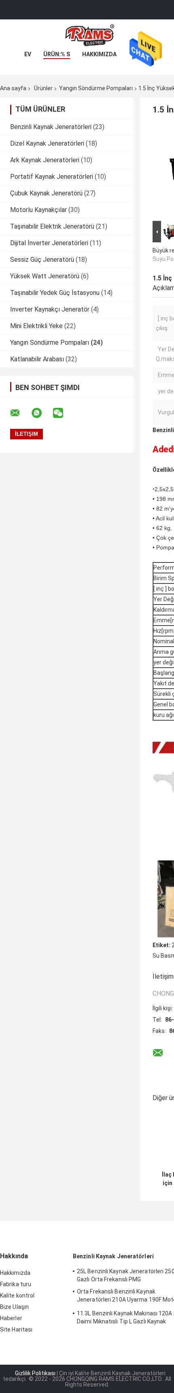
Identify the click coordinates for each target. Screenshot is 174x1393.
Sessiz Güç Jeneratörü (42, 259)
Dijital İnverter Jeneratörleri (49, 243)
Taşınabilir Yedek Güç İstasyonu (55, 293)
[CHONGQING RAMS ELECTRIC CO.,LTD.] (87, 35)
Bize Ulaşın (14, 1307)
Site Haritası (16, 1329)
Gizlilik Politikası (35, 1373)
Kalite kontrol (17, 1295)
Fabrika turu (15, 1284)
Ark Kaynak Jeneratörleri (44, 160)
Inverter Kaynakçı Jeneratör (49, 309)
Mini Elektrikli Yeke (36, 326)
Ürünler (43, 88)
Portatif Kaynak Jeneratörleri (51, 176)
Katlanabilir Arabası (37, 359)
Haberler (11, 1318)
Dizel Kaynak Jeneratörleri (47, 143)
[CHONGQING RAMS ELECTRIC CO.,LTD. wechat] (63, 413)
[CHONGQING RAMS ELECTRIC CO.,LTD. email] (20, 413)
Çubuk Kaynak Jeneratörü (46, 193)
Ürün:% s (56, 54)
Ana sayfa (13, 88)
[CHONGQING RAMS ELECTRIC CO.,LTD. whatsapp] (42, 413)
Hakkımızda (99, 54)
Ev (27, 54)
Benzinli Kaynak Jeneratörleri (50, 127)
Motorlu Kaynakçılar (38, 210)
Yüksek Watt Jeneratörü (44, 276)
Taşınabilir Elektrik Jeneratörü (52, 226)
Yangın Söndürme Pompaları (96, 88)
